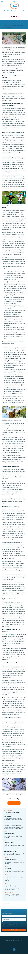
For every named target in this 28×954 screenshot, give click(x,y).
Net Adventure (8, 868)
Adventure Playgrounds (7, 634)
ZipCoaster (11, 605)
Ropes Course (14, 82)
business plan (15, 135)
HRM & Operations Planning (10, 851)
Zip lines (4, 561)
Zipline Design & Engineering (11, 885)
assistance (4, 129)
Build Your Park (7, 816)
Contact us (14, 803)
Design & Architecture (9, 833)
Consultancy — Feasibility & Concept (12, 825)
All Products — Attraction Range (12, 894)
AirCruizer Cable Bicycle (10, 859)
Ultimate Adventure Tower (10, 876)
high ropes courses (15, 441)
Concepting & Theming (9, 842)
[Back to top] (14, 949)
